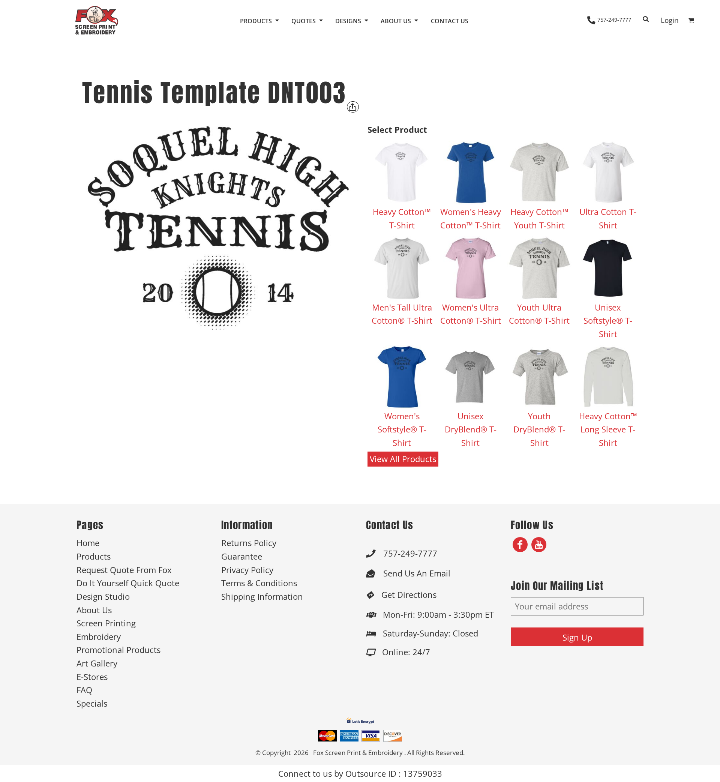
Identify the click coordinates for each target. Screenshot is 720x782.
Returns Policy (248, 542)
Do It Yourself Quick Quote (127, 583)
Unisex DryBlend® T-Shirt (470, 429)
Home (87, 542)
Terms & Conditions (259, 583)
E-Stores (92, 676)
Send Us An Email (416, 573)
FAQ (84, 689)
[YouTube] (538, 544)
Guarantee (241, 556)
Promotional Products (118, 649)
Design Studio (103, 596)
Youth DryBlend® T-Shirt (539, 429)
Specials (91, 703)
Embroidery (98, 636)
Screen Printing (106, 623)
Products (93, 556)
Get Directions (408, 594)
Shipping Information (262, 596)
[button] (260, 20)
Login (670, 20)
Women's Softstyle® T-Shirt (402, 429)
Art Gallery (96, 663)
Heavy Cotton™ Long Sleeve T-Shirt (608, 429)
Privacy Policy (247, 569)
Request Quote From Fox (124, 569)
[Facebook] (520, 544)
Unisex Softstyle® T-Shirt (608, 320)
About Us (94, 610)
